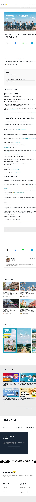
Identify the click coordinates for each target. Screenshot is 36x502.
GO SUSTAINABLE (22, 487)
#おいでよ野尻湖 (25, 138)
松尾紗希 (27, 313)
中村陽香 (10, 313)
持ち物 (28, 488)
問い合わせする (14, 447)
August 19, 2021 (21, 131)
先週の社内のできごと (12, 74)
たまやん (10, 296)
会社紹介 (32, 1)
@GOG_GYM (14, 159)
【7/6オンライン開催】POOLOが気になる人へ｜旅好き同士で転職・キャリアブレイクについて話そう (11, 399)
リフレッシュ (22, 492)
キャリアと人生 (29, 487)
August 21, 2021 (18, 142)
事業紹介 (34, 1)
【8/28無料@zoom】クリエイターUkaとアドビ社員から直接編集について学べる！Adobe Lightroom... (11, 384)
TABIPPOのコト (9, 229)
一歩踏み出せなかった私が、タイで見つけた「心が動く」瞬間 (10, 311)
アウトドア (21, 491)
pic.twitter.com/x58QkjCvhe (13, 109)
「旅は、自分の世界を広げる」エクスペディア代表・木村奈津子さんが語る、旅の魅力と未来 (10, 294)
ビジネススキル (22, 488)
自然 (27, 492)
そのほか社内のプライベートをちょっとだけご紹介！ (16, 79)
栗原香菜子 (27, 296)
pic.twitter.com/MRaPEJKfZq (21, 129)
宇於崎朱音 (13, 258)
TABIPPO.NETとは (27, 1)
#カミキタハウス (7, 147)
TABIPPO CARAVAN (8, 292)
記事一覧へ (13, 260)
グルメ (28, 491)
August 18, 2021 (18, 172)
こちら (29, 184)
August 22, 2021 (19, 154)
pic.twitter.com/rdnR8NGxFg (19, 192)
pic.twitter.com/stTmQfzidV (15, 169)
